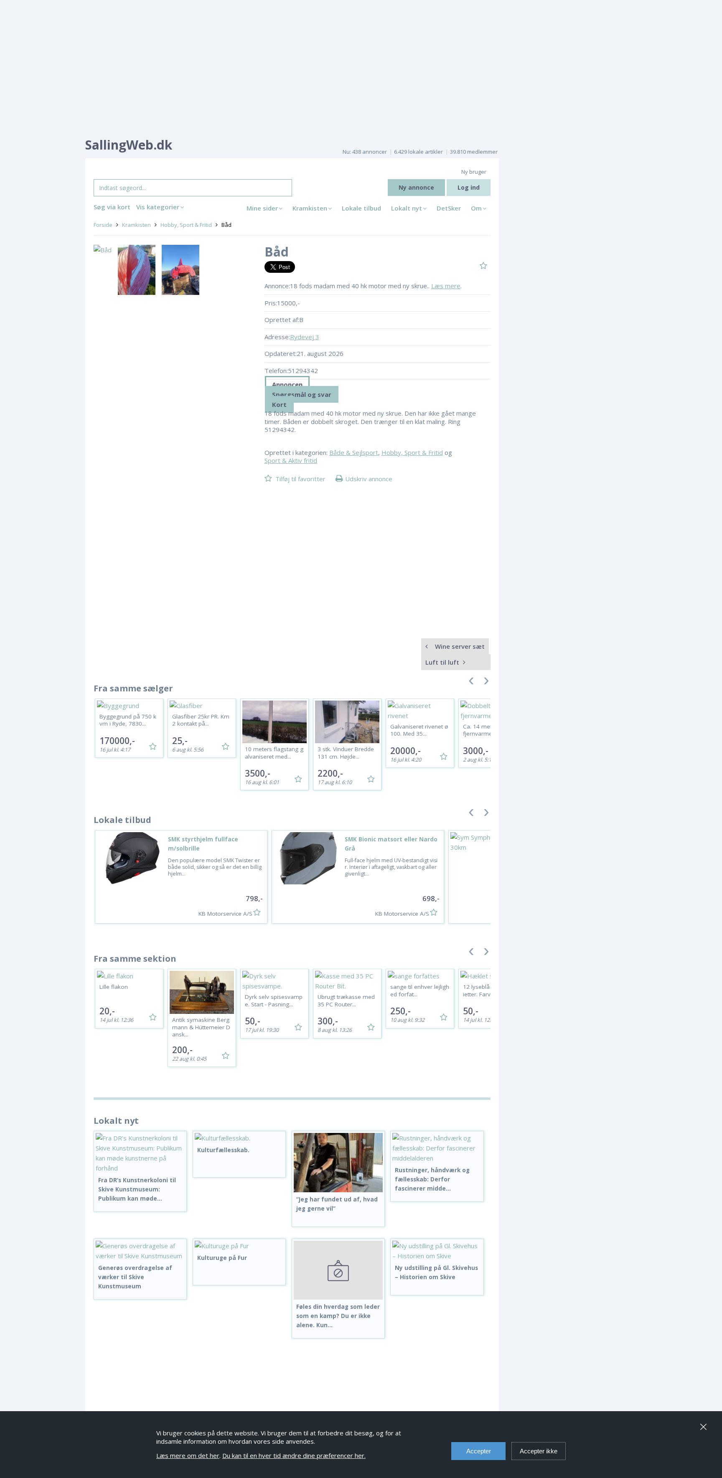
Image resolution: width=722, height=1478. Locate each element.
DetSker (449, 208)
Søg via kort (112, 207)
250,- (400, 1011)
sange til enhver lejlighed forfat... (419, 990)
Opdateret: (280, 354)
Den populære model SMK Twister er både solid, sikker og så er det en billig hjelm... (215, 867)
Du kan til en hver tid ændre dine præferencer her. (294, 1455)
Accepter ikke (538, 1451)
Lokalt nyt (406, 208)
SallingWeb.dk (128, 144)
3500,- (257, 773)
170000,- (117, 741)
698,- (431, 898)
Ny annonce (416, 187)
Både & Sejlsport (353, 452)
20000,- (405, 751)
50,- (252, 1021)
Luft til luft (443, 662)
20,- (107, 1011)
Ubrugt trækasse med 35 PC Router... (346, 1000)
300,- (328, 1021)
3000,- (475, 751)
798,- (254, 898)
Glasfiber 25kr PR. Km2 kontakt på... (200, 720)
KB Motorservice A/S (225, 913)
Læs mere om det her (187, 1455)
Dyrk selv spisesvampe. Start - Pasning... (274, 1000)
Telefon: (276, 371)
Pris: (270, 303)
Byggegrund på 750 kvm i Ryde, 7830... (127, 720)
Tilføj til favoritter (300, 479)
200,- (182, 1050)
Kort (279, 404)
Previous (471, 682)
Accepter (478, 1451)
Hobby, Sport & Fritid (186, 225)
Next (486, 682)
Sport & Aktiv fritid (290, 460)
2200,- (330, 773)
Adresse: (277, 337)
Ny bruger (473, 171)
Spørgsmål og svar (301, 394)
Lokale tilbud (361, 208)
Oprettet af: (281, 320)
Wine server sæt (459, 646)
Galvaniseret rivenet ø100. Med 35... (419, 730)
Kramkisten (309, 208)
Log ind (469, 187)
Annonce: (277, 286)
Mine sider (262, 208)
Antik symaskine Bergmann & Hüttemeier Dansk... (201, 1027)
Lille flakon (113, 986)
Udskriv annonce (368, 479)
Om (476, 208)
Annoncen (287, 384)
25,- (180, 741)
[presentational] (377, 384)
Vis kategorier (157, 207)
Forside (103, 225)
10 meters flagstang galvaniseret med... (274, 752)
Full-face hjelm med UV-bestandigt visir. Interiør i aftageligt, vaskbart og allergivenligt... (391, 867)
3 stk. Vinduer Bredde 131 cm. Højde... (346, 752)
